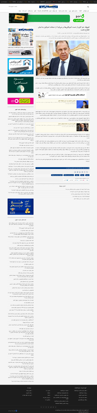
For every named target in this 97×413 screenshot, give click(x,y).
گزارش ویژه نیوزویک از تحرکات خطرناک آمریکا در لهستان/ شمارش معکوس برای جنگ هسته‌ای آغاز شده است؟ (21, 276)
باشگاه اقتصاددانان (45, 11)
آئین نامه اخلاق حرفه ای (27, 395)
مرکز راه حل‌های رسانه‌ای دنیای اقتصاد (61, 401)
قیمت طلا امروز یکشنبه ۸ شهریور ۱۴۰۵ (26, 143)
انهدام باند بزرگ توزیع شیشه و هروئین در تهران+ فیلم (23, 300)
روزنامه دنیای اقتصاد (83, 393)
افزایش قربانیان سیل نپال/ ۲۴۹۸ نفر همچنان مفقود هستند (22, 307)
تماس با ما (48, 390)
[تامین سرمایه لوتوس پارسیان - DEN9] (21, 85)
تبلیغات (48, 393)
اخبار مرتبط (62, 186)
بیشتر (20, 11)
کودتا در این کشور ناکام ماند (28, 336)
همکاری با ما (47, 400)
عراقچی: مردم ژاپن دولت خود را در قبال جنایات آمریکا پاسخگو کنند (21, 164)
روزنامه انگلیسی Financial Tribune (61, 403)
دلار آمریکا (24, 2)
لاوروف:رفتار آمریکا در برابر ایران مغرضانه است (80, 196)
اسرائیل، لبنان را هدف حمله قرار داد (27, 230)
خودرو (50, 11)
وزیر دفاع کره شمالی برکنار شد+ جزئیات (26, 371)
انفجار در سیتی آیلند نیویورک (28, 322)
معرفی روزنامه (28, 390)
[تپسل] (39, 92)
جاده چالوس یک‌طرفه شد (29, 264)
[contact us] (44, 407)
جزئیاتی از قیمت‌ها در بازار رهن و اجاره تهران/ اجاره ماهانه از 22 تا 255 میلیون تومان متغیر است (21, 258)
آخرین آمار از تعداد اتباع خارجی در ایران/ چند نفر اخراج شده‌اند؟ (22, 262)
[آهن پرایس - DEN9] (21, 66)
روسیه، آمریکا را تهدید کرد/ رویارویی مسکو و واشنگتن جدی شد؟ (77, 189)
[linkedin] (80, 172)
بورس (70, 11)
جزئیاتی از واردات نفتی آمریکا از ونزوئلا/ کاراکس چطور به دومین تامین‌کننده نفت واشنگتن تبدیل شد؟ (22, 284)
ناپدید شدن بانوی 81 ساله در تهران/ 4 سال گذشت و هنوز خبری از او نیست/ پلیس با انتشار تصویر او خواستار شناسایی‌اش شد (21, 293)
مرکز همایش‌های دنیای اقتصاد (62, 393)
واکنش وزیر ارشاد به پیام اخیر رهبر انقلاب (26, 273)
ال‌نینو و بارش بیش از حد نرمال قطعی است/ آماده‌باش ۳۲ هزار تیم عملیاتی (21, 124)
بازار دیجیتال (54, 11)
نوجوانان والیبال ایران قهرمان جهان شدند (26, 159)
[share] (46, 407)
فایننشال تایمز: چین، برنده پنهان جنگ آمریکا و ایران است (23, 243)
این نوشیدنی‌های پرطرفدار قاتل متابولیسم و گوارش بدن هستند (22, 176)
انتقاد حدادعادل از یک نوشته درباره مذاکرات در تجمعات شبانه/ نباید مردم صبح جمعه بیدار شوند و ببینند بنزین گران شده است (21, 113)
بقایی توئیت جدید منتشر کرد (28, 270)
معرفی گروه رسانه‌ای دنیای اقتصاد (80, 390)
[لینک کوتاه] (87, 172)
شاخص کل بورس (39, 2)
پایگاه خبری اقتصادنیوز (82, 400)
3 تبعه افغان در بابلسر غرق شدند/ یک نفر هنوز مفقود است (22, 320)
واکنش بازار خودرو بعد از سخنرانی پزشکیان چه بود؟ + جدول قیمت (21, 166)
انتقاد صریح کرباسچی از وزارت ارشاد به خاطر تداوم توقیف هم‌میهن (21, 116)
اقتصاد (80, 11)
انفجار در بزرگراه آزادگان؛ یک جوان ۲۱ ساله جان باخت (24, 127)
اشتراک (49, 395)
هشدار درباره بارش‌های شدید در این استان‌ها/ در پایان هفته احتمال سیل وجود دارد (21, 156)
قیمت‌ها (39, 11)
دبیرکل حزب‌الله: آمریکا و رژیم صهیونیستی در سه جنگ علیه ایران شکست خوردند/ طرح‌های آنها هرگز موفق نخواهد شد (22, 233)
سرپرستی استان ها (46, 397)
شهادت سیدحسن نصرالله (57, 175)
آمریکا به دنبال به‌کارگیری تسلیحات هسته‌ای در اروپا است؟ (23, 357)
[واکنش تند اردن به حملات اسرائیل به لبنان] (82, 127)
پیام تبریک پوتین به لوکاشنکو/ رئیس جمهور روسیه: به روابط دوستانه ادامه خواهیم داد (21, 237)
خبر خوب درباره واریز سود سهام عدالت (26, 145)
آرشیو (35, 11)
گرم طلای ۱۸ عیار (11, 2)
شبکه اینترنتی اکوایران (83, 395)
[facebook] (85, 172)
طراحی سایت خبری (12, 410)
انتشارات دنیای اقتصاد (64, 390)
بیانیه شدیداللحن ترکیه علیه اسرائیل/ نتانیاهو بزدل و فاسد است (22, 305)
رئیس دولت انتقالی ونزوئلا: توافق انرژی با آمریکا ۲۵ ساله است (22, 373)
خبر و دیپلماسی (86, 11)
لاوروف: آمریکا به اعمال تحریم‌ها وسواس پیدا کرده (80, 194)
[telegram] (77, 172)
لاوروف (77, 175)
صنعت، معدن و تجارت (62, 11)
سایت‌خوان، (84, 168)
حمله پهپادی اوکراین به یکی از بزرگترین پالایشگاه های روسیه (22, 360)
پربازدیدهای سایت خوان (20, 109)
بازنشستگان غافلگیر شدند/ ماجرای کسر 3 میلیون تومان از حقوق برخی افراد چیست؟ (21, 339)
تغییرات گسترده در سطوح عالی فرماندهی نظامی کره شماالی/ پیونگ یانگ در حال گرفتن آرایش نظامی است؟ (21, 350)
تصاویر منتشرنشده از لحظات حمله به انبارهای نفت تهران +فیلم (22, 147)
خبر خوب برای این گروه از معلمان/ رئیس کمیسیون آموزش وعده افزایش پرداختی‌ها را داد (22, 267)
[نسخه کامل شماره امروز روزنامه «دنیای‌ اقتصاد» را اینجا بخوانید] (21, 36)
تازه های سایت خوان (20, 220)
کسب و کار (24, 11)
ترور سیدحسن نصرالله (68, 175)
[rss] (48, 407)
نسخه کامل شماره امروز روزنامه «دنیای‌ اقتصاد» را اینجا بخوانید (21, 47)
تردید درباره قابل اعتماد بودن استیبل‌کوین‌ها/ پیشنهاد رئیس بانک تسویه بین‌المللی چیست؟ (22, 297)
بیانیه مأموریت (28, 393)
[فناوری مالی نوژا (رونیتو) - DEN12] (21, 207)
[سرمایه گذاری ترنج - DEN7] (48, 18)
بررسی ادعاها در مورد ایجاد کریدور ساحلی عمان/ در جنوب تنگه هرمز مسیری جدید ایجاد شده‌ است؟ (21, 363)
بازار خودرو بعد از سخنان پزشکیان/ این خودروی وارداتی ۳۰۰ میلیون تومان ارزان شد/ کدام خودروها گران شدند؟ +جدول (21, 131)
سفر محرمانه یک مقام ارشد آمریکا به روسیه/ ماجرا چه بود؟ (22, 381)
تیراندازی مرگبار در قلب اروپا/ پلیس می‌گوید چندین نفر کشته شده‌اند (21, 313)
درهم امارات (67, 2)
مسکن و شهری (74, 11)
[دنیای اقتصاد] (48, 6)
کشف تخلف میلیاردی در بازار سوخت (27, 240)
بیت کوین (54, 2)
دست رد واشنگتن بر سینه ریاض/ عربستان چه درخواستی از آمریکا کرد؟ (21, 174)
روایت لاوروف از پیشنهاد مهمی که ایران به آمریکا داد (79, 191)
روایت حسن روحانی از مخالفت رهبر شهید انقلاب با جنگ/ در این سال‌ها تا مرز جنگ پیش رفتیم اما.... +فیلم (21, 187)
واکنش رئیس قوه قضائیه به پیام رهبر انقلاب (25, 245)
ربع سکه (91, 2)
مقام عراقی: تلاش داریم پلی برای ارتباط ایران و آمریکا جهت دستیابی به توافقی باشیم (21, 325)
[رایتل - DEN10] (21, 101)
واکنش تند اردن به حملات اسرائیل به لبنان (67, 124)
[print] (75, 172)
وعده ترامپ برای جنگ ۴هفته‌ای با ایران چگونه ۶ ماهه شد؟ (22, 190)
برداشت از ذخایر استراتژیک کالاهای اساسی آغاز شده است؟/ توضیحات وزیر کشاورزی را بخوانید (21, 317)
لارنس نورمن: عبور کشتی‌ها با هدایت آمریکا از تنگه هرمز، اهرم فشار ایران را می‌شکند (21, 134)
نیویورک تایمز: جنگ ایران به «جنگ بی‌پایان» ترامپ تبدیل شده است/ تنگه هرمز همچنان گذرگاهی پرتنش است (21, 193)
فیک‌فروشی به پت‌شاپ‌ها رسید (28, 290)
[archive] (41, 407)
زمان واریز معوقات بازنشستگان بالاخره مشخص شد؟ (24, 161)
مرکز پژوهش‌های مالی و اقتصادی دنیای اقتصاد (60, 398)
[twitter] (82, 172)
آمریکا (82, 175)
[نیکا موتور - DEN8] (21, 52)
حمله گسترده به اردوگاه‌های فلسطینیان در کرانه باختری (24, 279)
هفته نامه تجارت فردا (83, 397)
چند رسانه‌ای (30, 11)
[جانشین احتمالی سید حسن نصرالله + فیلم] (82, 104)
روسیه (87, 175)
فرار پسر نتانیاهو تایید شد (29, 302)
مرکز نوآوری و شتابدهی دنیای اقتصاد (61, 395)
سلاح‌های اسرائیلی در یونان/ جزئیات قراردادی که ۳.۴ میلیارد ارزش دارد (21, 310)
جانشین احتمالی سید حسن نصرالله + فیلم (67, 101)
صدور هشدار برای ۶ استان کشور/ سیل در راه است (24, 179)
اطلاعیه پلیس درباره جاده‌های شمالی (27, 281)
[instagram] (56, 407)
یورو (78, 2)
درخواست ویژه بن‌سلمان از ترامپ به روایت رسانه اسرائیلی (23, 287)
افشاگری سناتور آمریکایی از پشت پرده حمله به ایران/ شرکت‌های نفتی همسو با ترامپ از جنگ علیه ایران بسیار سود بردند (21, 343)
